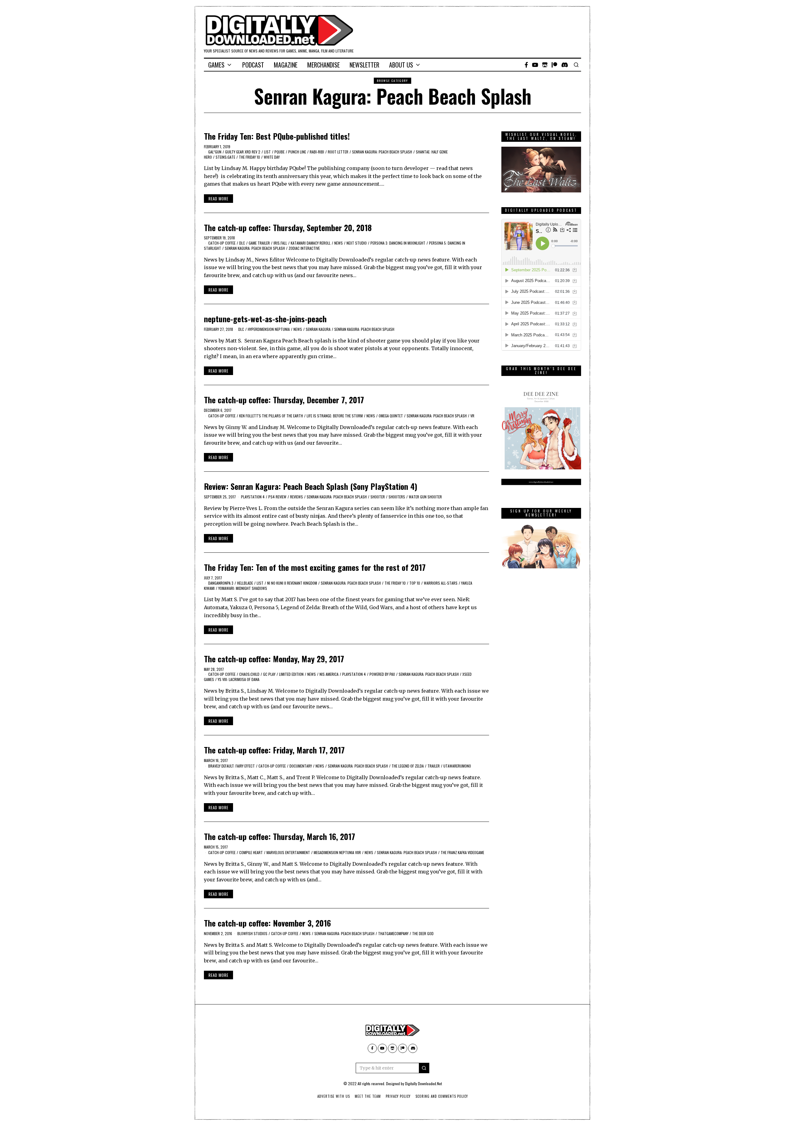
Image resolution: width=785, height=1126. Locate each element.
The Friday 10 (249, 157)
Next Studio (357, 243)
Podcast (253, 64)
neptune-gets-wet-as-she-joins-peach (265, 319)
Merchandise (323, 64)
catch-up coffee (222, 243)
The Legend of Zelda (408, 765)
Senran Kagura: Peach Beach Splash (382, 151)
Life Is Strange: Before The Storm (335, 415)
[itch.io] (545, 64)
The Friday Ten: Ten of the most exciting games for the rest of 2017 (315, 567)
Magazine (285, 64)
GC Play (269, 674)
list (267, 151)
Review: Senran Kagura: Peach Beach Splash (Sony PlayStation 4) (310, 486)
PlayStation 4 (253, 496)
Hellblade (245, 583)
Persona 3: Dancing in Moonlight (397, 243)
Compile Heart (251, 852)
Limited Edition (291, 674)
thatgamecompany (393, 933)
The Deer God (423, 933)
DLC (242, 243)
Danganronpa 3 (220, 583)
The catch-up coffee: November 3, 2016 (267, 923)
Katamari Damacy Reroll (311, 243)
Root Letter (338, 151)
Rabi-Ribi (317, 151)
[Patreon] (554, 64)
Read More (218, 198)
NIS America (329, 674)
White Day (272, 157)
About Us (401, 64)
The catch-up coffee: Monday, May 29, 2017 (274, 659)
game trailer (259, 243)
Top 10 (414, 583)
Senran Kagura (318, 329)
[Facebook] (526, 64)
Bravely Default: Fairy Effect (231, 765)
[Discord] (565, 64)
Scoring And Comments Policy (441, 1096)
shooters (397, 496)
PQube (279, 151)
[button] (424, 1068)
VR (472, 415)
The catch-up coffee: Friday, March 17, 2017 (274, 750)
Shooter (377, 496)
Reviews (296, 496)
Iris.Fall (280, 243)
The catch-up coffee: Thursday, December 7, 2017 (284, 400)
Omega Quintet (391, 415)
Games (216, 64)
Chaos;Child (249, 674)
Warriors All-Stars (441, 583)
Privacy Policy (398, 1096)
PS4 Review (277, 496)
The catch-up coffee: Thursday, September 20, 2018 (288, 228)
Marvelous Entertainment (288, 852)
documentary (300, 765)
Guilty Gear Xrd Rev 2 (242, 151)
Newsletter (364, 64)
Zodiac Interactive (304, 248)
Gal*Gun (214, 151)
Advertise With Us (333, 1096)
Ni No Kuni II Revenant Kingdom (292, 583)
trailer (433, 765)
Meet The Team (368, 1096)
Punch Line (297, 151)
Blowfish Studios (252, 933)
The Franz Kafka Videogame (462, 852)
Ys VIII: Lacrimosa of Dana (238, 679)
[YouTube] (535, 64)
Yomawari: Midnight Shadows (242, 588)
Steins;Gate (225, 157)
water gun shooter (425, 496)
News (338, 243)
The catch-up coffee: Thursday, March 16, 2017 (279, 836)
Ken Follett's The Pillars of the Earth (271, 415)
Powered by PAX (382, 674)
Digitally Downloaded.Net (423, 1083)
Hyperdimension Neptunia (269, 329)
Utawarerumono (457, 765)
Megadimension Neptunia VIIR (337, 852)
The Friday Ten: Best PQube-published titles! (277, 136)
